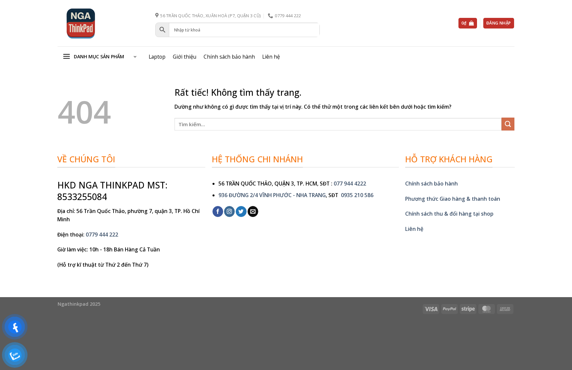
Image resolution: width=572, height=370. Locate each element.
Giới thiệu (184, 56)
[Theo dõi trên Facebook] (218, 211)
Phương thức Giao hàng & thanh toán (452, 198)
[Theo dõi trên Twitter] (241, 211)
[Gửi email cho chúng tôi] (253, 211)
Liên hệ (271, 56)
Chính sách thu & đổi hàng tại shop (449, 213)
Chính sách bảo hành (229, 56)
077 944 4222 (350, 183)
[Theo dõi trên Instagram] (229, 211)
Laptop (157, 56)
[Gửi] (507, 124)
